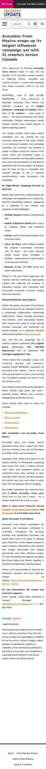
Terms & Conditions (23, 764)
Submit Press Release (23, 759)
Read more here (32, 334)
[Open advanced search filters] (35, 24)
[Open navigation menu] (4, 23)
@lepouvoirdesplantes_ (16, 412)
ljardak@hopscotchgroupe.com (17, 604)
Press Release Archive (27, 753)
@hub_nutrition (12, 417)
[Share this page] (42, 23)
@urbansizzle (11, 427)
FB (3, 584)
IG (7, 584)
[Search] (29, 24)
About (11, 753)
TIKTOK (14, 584)
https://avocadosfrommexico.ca (26, 580)
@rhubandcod (12, 422)
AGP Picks (7, 4)
